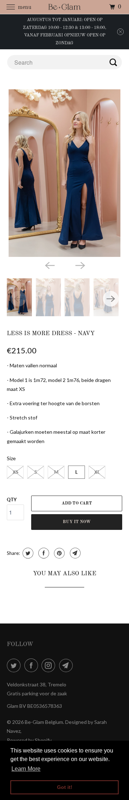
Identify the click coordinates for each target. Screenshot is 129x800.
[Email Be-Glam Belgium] (67, 665)
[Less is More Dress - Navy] (64, 173)
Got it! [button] (64, 787)
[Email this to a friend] (74, 553)
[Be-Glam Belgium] (64, 7)
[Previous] (49, 265)
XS (15, 472)
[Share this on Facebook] (43, 553)
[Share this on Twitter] (27, 553)
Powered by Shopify (29, 740)
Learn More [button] (25, 769)
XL (97, 472)
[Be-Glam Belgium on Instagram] (50, 665)
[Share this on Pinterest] (58, 553)
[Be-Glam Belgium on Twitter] (15, 665)
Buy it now (77, 522)
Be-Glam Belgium (44, 722)
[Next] (79, 265)
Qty (11, 499)
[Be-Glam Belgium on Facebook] (32, 665)
